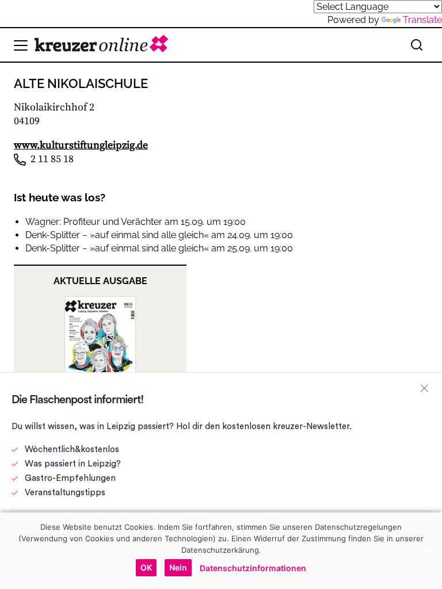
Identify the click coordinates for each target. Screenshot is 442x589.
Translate (422, 19)
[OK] (427, 550)
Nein (178, 567)
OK (146, 567)
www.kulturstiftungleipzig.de (81, 145)
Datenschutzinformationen (253, 568)
